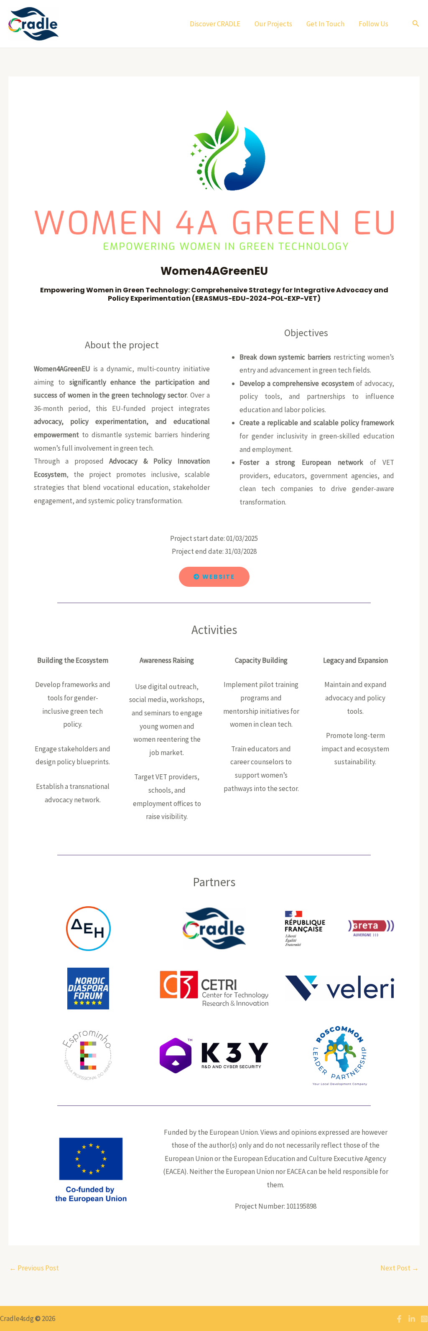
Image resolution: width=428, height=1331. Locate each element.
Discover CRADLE (215, 23)
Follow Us (374, 23)
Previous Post (34, 1268)
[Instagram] (424, 1319)
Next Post (399, 1268)
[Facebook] (399, 1319)
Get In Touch (325, 23)
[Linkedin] (411, 1319)
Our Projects (273, 23)
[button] (416, 23)
